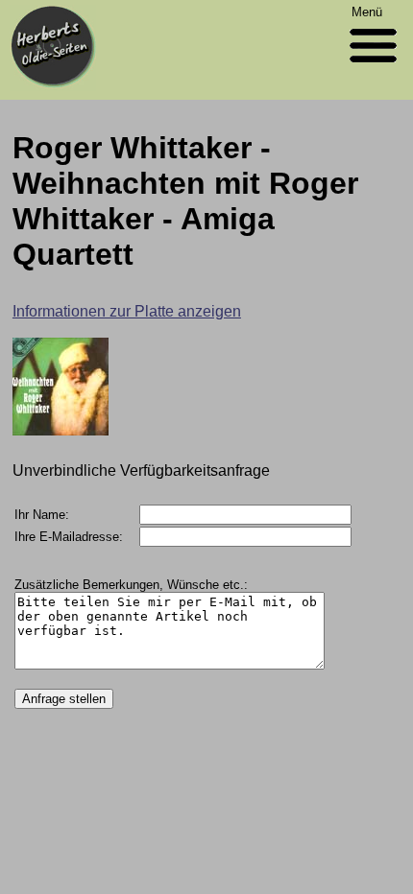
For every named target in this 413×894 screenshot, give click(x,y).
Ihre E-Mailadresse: (68, 536)
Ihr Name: (41, 514)
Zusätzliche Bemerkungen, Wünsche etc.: (131, 584)
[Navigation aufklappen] (373, 67)
